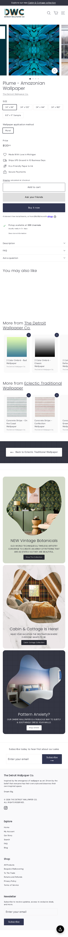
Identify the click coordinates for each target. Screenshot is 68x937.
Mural (8, 130)
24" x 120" (25, 107)
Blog (6, 848)
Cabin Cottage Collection (34, 642)
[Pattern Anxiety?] (34, 681)
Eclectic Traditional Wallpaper (32, 385)
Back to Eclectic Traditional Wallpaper (37, 451)
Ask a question (10, 258)
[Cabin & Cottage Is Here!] (34, 596)
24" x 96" (9, 107)
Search (7, 839)
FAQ (5, 250)
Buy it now (34, 207)
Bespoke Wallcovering (13, 869)
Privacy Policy (10, 881)
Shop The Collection (34, 557)
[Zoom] (55, 71)
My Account (9, 831)
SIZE (5, 101)
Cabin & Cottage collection (42, 2)
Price (5, 140)
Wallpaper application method (18, 124)
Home (6, 827)
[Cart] (56, 13)
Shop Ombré (34, 728)
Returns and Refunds (13, 877)
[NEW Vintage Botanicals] (34, 507)
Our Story (8, 835)
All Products (9, 865)
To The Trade (9, 873)
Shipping (6, 180)
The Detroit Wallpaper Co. (15, 94)
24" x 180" (55, 107)
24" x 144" (40, 107)
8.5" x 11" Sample (13, 115)
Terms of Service (11, 885)
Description (9, 243)
